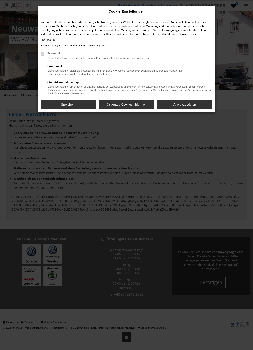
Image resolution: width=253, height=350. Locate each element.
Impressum (48, 39)
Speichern (68, 104)
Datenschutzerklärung (163, 33)
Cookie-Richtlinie (189, 33)
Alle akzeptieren (184, 104)
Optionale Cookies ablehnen (127, 104)
